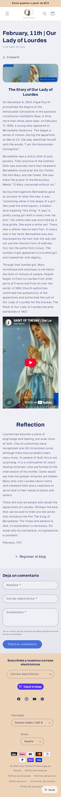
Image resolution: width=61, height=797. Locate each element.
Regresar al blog (33, 557)
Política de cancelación (32, 786)
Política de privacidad (19, 776)
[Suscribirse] (50, 674)
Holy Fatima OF (27, 766)
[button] (7, 13)
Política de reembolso (36, 770)
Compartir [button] (13, 57)
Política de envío (18, 781)
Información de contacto (42, 781)
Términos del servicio (45, 776)
